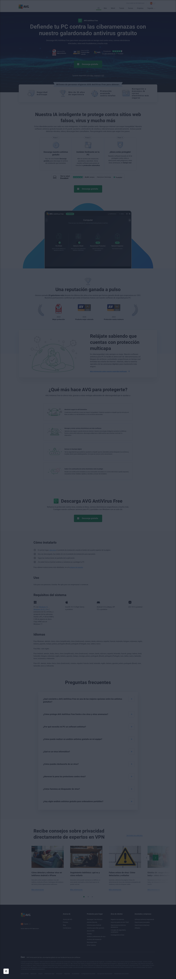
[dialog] (88, 489)
